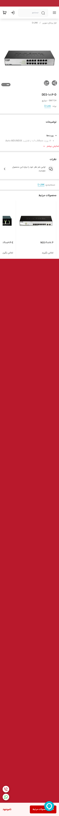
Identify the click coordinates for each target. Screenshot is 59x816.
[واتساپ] (6, 797)
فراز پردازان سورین (49, 22)
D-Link (47, 106)
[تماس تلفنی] (6, 789)
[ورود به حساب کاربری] (13, 12)
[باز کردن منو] (53, 12)
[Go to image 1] (8, 84)
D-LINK (35, 22)
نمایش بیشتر (53, 146)
